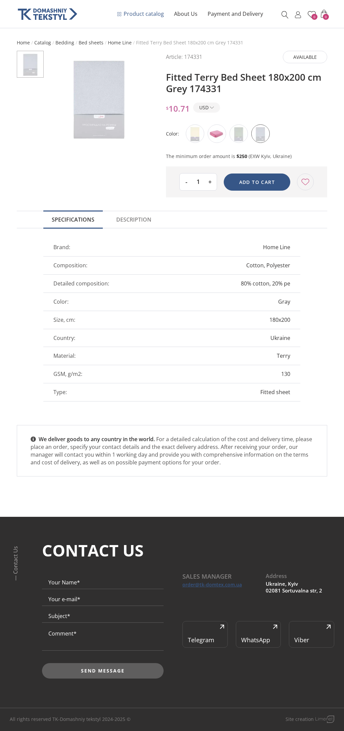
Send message (103, 670)
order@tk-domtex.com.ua (212, 584)
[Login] (298, 15)
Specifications (73, 219)
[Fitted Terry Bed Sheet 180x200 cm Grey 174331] (99, 98)
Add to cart (257, 182)
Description (134, 219)
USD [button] (204, 107)
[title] (47, 14)
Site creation (300, 719)
